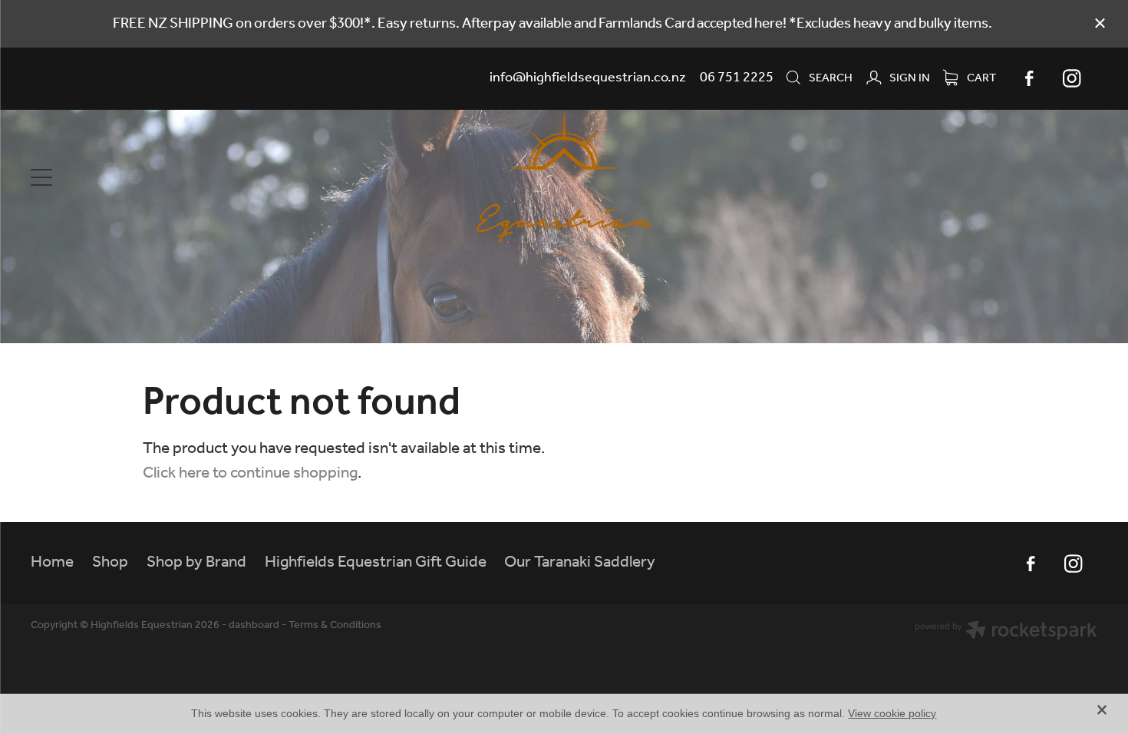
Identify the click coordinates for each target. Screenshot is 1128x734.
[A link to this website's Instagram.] (1072, 78)
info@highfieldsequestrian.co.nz (588, 77)
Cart (980, 78)
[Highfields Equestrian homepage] (564, 177)
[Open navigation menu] (164, 177)
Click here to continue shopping (250, 473)
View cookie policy (892, 713)
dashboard (254, 625)
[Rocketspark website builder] (1006, 633)
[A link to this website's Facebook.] (1029, 78)
